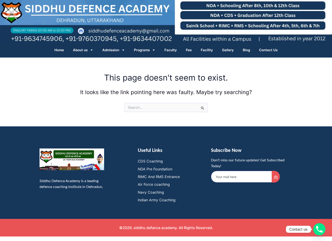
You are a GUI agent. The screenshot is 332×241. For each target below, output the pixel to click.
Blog (246, 50)
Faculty (170, 50)
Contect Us (268, 50)
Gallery (228, 50)
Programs (142, 50)
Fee (189, 50)
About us (80, 50)
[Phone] (319, 229)
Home (59, 50)
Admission (110, 50)
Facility (207, 50)
